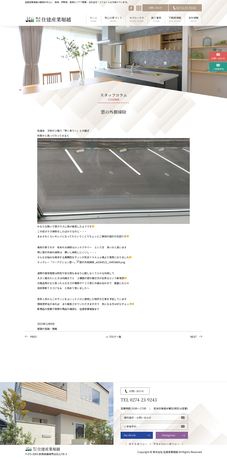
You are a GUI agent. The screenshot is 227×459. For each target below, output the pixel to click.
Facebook (130, 435)
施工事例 (156, 19)
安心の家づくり (113, 19)
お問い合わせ (155, 7)
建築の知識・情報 (47, 328)
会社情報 (193, 19)
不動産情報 (175, 19)
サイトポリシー (138, 444)
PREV (33, 336)
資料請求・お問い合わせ (137, 417)
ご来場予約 (218, 69)
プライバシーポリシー (166, 444)
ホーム (93, 19)
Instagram (168, 435)
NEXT (193, 336)
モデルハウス (136, 19)
